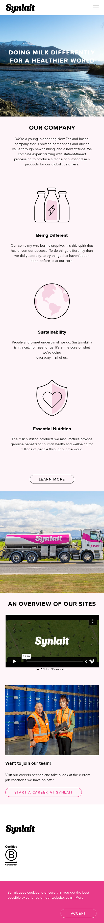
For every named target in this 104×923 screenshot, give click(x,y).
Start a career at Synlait (43, 792)
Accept (78, 913)
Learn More (52, 479)
